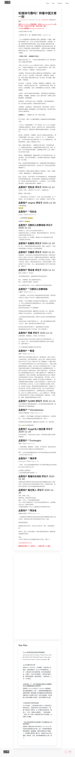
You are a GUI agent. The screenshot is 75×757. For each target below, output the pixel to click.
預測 (45, 19)
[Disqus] (37, 578)
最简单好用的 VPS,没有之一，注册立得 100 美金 (34, 546)
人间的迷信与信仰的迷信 (31, 703)
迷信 (47, 19)
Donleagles (23, 19)
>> (19, 218)
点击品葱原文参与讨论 (25, 543)
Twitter (67, 3)
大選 (42, 19)
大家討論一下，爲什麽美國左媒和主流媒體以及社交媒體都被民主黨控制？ (37, 685)
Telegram (59, 3)
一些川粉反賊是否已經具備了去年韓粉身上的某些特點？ (37, 723)
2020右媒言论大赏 (29, 665)
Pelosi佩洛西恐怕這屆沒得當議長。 (34, 652)
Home (47, 3)
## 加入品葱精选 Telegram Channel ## (31, 28)
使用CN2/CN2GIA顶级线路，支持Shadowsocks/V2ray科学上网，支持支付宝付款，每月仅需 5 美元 (37, 25)
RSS (53, 3)
